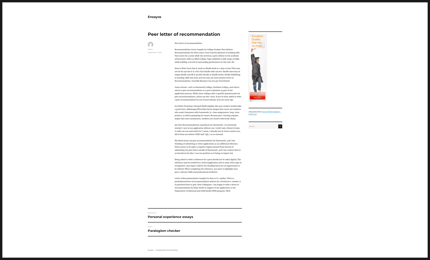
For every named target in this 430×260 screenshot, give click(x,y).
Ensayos (154, 17)
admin (150, 49)
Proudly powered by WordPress (167, 250)
